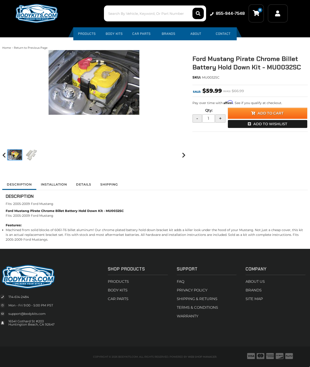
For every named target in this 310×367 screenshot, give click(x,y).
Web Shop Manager (202, 356)
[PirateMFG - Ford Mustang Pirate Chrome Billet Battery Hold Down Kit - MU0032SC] (94, 82)
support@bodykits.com (27, 313)
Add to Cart (271, 113)
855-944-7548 (230, 13)
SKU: (196, 77)
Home (6, 47)
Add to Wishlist (270, 124)
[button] (155, 13)
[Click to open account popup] (278, 13)
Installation (54, 184)
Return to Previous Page (30, 47)
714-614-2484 (18, 297)
